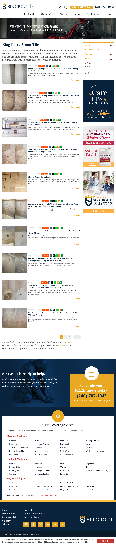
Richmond (64, 444)
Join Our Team (31, 517)
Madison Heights (42, 474)
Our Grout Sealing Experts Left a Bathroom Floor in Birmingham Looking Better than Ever (50, 259)
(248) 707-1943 (104, 6)
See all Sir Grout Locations (46, 495)
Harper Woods (66, 490)
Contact (110, 14)
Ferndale (38, 463)
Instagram (26, 524)
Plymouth (90, 490)
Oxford (63, 467)
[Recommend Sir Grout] (98, 192)
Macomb (38, 447)
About (77, 14)
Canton (12, 483)
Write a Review (60, 7)
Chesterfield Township (18, 447)
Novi (62, 463)
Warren (89, 447)
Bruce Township (16, 444)
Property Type (92, 49)
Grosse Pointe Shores (69, 483)
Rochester (64, 474)
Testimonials (93, 14)
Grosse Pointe (40, 483)
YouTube (47, 524)
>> (79, 337)
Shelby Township (67, 451)
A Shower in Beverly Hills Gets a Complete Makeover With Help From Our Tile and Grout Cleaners (53, 205)
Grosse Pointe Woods (69, 486)
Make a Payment (32, 513)
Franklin (38, 467)
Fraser (37, 440)
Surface (89, 58)
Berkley (12, 463)
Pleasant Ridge (66, 470)
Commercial (47, 14)
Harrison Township (42, 444)
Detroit (12, 490)
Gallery (63, 14)
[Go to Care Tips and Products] (98, 101)
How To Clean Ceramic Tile (39, 177)
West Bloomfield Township (97, 470)
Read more (75, 80)
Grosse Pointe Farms (43, 486)
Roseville (64, 447)
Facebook (47, 66)
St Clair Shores (66, 454)
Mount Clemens (41, 451)
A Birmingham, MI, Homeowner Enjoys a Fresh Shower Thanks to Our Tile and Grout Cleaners (51, 286)
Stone (89, 70)
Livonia (89, 483)
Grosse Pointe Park (42, 490)
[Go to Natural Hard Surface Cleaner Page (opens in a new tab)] (98, 146)
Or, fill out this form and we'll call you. (91, 400)
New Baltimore (41, 454)
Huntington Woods (42, 470)
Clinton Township (16, 451)
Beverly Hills (14, 467)
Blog (70, 342)
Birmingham (14, 470)
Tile (88, 73)
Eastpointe (13, 454)
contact (64, 345)
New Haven (65, 440)
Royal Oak (90, 463)
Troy (88, 467)
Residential (28, 14)
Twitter (50, 66)
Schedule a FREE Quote (81, 7)
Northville (90, 486)
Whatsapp (53, 66)
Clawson (12, 474)
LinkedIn (55, 524)
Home (5, 509)
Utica (88, 444)
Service (88, 54)
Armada (12, 440)
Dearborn (13, 486)
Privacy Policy (70, 539)
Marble (90, 66)
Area (87, 45)
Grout (89, 63)
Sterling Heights (92, 440)
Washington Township (95, 451)
